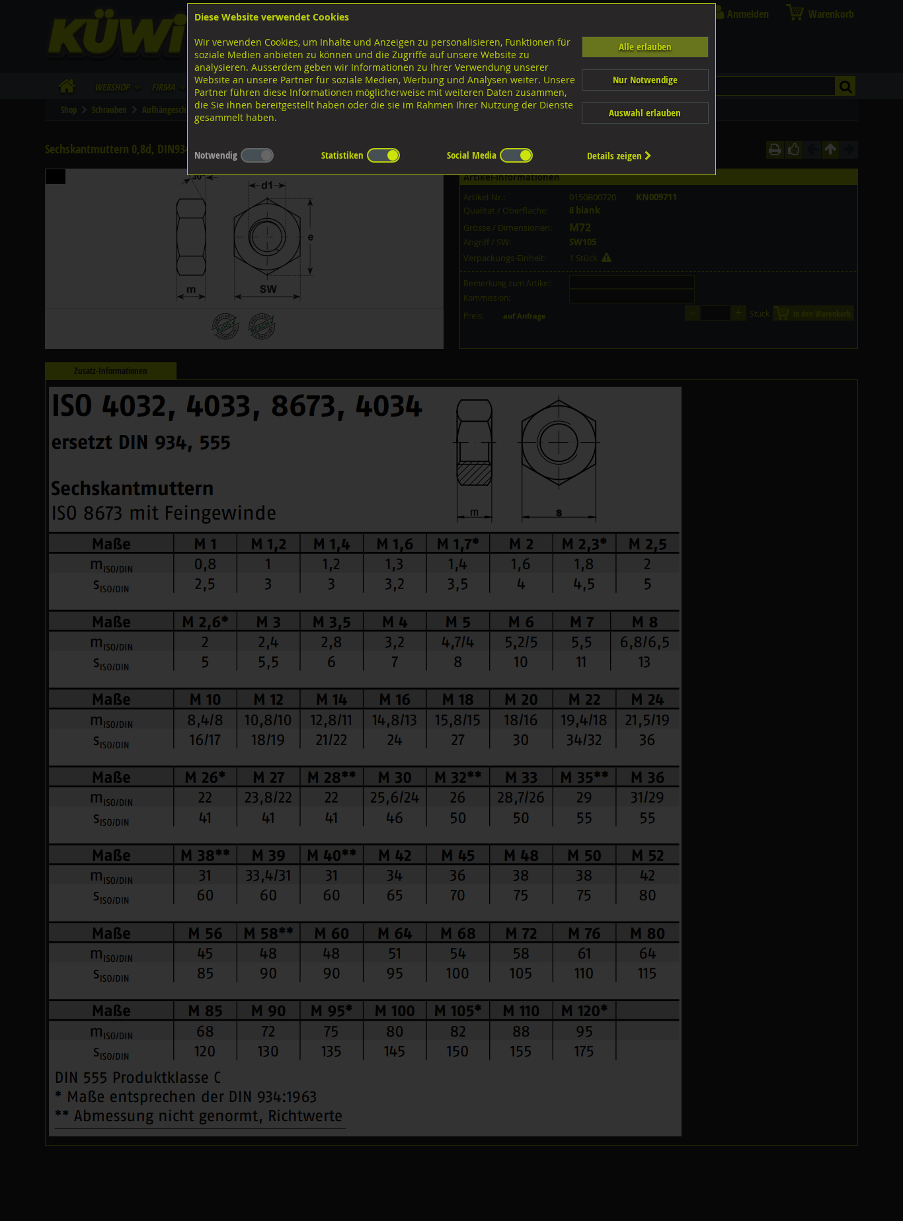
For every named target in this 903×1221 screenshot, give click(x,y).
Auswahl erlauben (645, 113)
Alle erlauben (645, 47)
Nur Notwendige (645, 80)
